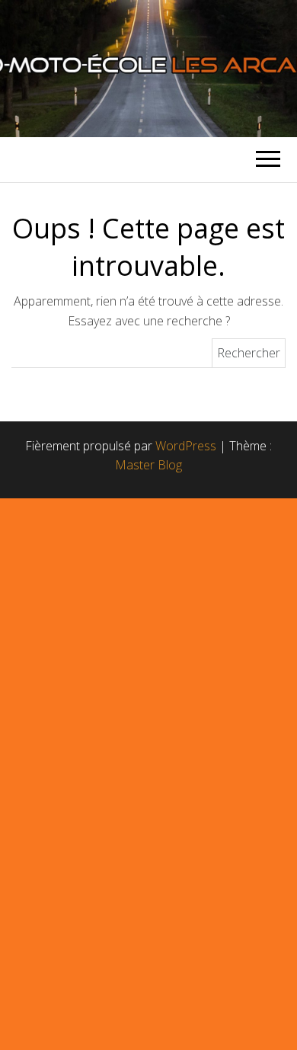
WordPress (185, 445)
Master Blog (148, 464)
